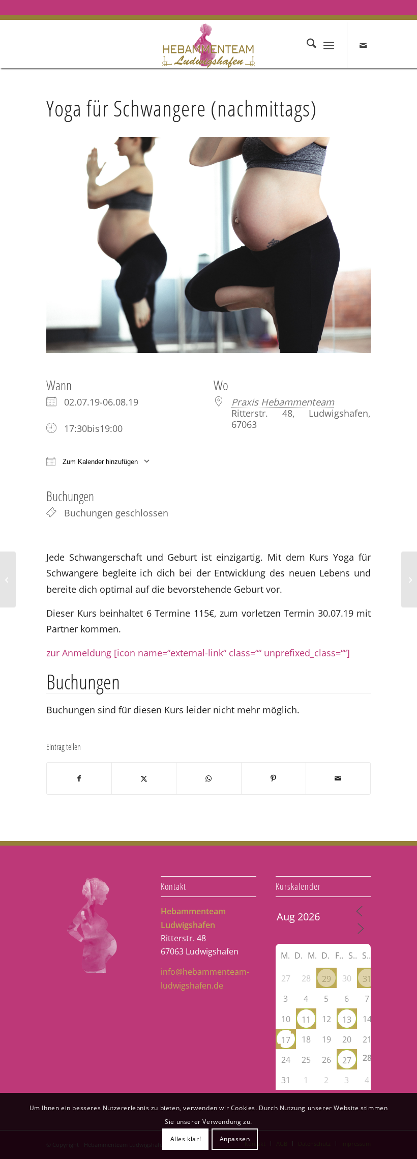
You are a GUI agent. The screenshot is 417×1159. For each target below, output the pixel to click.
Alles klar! (185, 1139)
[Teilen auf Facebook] (79, 778)
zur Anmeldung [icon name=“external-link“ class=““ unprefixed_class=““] (198, 652)
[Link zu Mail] (363, 45)
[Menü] (328, 45)
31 (367, 978)
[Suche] (306, 45)
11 (306, 1019)
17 (285, 1040)
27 (346, 1060)
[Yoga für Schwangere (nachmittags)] (8, 579)
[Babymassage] (409, 579)
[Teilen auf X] (144, 778)
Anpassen (235, 1139)
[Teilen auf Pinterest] (274, 778)
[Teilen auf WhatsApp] (208, 778)
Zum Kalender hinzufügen (99, 462)
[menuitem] (306, 45)
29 (326, 978)
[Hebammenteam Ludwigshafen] (209, 45)
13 (346, 1019)
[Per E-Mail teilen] (338, 778)
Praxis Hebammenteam (282, 401)
